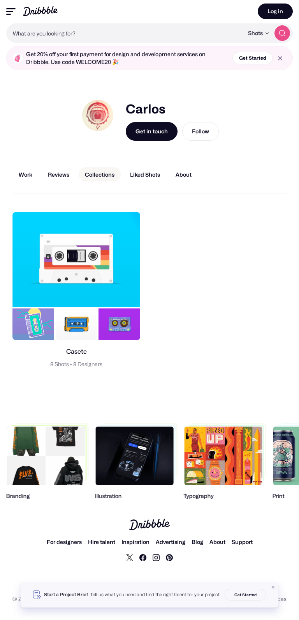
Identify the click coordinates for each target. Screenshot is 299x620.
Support (242, 542)
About (217, 542)
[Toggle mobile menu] (11, 11)
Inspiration (135, 542)
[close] (280, 58)
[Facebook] (142, 557)
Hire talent (101, 542)
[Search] (282, 33)
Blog (197, 542)
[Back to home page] (40, 11)
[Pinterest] (169, 557)
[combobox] (125, 33)
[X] (129, 557)
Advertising (170, 542)
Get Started (252, 58)
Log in (275, 11)
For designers (64, 542)
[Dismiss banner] (273, 587)
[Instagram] (156, 557)
